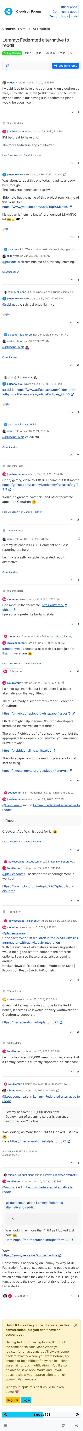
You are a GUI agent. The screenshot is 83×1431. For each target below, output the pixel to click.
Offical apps (68, 7)
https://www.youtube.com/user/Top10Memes (35, 207)
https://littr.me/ (52, 605)
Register (12, 1400)
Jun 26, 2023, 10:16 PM (47, 1181)
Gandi (27, 155)
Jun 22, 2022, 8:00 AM (51, 642)
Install (75, 16)
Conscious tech (10, 271)
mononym (13, 599)
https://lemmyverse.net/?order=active (29, 1255)
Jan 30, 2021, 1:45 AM (37, 255)
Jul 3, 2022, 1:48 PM (44, 927)
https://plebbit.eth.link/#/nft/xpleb (26, 750)
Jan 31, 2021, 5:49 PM (49, 383)
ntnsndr (11, 999)
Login (26, 1400)
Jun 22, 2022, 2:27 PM (46, 682)
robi (9, 255)
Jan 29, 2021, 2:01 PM (50, 131)
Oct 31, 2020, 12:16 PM (40, 82)
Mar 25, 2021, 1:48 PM (50, 474)
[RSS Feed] (71, 53)
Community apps (65, 12)
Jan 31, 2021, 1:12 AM (36, 341)
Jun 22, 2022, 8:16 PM (46, 868)
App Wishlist (13, 53)
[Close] (75, 1325)
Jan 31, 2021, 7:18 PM (37, 431)
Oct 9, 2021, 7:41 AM (36, 538)
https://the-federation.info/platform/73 (30, 1022)
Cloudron (13, 155)
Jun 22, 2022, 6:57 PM (50, 799)
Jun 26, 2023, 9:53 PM (47, 1051)
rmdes (11, 82)
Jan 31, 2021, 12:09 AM (49, 298)
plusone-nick (15, 174)
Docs (64, 16)
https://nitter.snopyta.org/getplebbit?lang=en (35, 770)
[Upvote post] (72, 112)
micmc (11, 1090)
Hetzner (37, 155)
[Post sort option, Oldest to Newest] (7, 65)
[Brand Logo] (8, 11)
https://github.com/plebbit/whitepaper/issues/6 (36, 713)
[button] (5, 1425)
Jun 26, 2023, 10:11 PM (41, 1090)
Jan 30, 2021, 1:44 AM (49, 174)
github (6, 610)
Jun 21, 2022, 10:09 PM (46, 599)
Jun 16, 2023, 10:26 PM (43, 999)
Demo (53, 16)
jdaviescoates (16, 131)
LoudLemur (14, 682)
